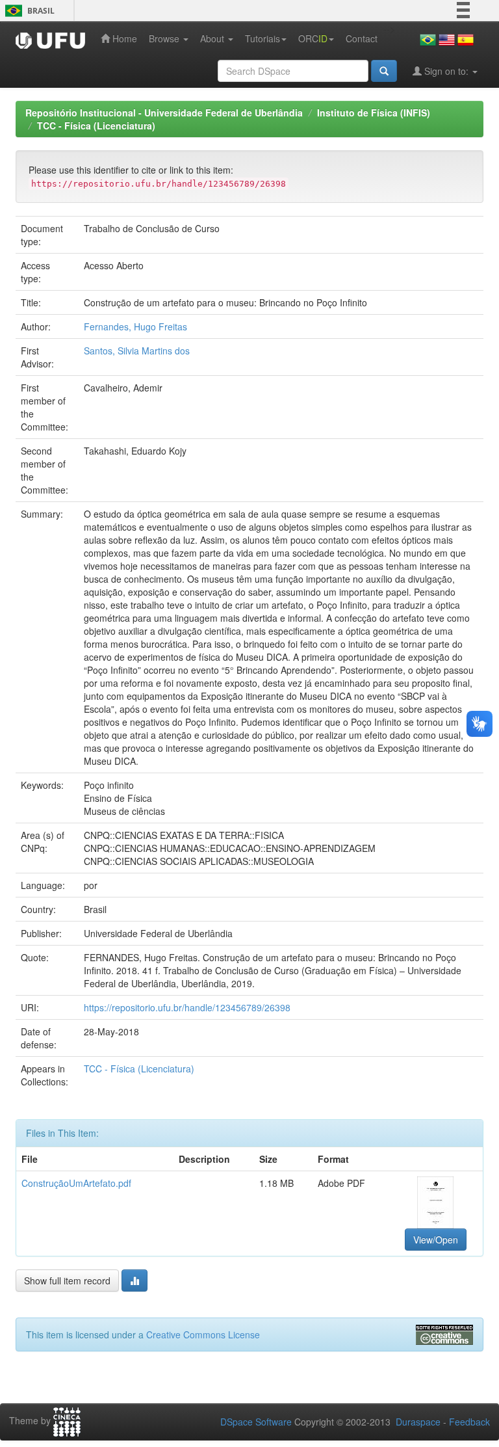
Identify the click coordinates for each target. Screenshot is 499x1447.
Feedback (469, 1421)
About (213, 38)
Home (123, 38)
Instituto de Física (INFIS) (373, 112)
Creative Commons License (203, 1334)
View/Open (435, 1239)
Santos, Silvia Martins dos (137, 350)
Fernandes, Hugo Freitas (135, 326)
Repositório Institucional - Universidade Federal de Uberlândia (164, 112)
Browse (165, 38)
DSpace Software (256, 1421)
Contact (361, 38)
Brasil (27, 10)
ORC (312, 38)
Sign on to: (446, 70)
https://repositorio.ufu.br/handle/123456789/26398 (187, 1007)
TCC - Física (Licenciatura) (96, 125)
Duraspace (418, 1421)
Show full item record (67, 1280)
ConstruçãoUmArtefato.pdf (76, 1182)
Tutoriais (262, 38)
